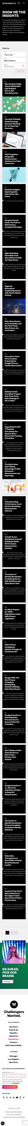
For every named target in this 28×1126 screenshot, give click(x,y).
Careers (13, 1042)
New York (13, 1062)
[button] (14, 54)
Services (13, 1027)
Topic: (5, 58)
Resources (13, 1039)
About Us (13, 1036)
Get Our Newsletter (10, 1087)
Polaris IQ (13, 1030)
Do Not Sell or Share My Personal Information (14, 1117)
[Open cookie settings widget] (3, 1123)
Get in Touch (7, 981)
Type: (5, 52)
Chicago (13, 1056)
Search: (6, 64)
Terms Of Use (10, 1114)
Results (13, 1033)
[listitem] (14, 95)
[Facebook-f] (3, 1097)
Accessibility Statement (16, 1112)
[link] (20, 933)
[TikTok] (23, 1097)
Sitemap (7, 1112)
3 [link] (16, 932)
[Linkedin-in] (13, 1097)
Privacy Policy (15, 1083)
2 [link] (11, 932)
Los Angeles (13, 1059)
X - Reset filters (20, 71)
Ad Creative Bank (13, 1045)
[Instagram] (10, 1097)
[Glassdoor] (20, 1097)
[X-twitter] (7, 1097)
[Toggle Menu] (19, 3)
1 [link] (7, 932)
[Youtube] (17, 1097)
